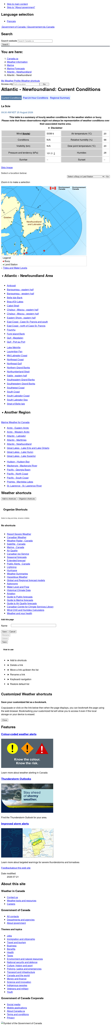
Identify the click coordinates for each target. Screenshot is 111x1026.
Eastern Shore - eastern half (21, 317)
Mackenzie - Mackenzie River (22, 465)
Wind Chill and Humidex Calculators (25, 610)
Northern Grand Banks (18, 367)
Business (11, 945)
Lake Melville (14, 347)
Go (44, 84)
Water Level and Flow (18, 586)
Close (4, 720)
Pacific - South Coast (17, 477)
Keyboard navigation (20, 679)
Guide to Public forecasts (20, 596)
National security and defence (22, 962)
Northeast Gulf (14, 363)
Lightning (11, 567)
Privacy (11, 1017)
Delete (5, 638)
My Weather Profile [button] (11, 80)
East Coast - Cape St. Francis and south (27, 321)
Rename (5, 635)
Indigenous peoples (17, 985)
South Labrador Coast (18, 395)
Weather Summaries (17, 573)
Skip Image (7, 167)
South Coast (13, 391)
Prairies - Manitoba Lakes (20, 481)
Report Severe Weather (19, 534)
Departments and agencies (21, 919)
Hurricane (12, 570)
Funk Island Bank (16, 333)
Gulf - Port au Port (16, 341)
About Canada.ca (16, 1011)
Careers (11, 903)
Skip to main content (17, 4)
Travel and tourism (16, 942)
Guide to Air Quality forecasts (22, 603)
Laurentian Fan (14, 351)
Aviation (11, 593)
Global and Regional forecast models (26, 580)
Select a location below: (14, 173)
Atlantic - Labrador (16, 436)
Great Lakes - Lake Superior (21, 456)
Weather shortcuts (30, 80)
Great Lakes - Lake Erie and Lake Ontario (28, 448)
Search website (9, 40)
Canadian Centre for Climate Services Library (30, 606)
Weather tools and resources (21, 900)
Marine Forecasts (16, 68)
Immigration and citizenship (21, 939)
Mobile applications (17, 1007)
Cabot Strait (13, 305)
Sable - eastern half (17, 375)
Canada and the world (18, 975)
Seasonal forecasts (17, 557)
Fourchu (11, 329)
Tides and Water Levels (15, 267)
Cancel (12, 632)
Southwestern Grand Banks (21, 383)
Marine (10, 65)
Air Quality (12, 550)
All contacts (13, 916)
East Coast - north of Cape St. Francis (26, 325)
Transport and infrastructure (21, 972)
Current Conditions (11, 97)
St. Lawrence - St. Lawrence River (24, 485)
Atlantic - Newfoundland (19, 71)
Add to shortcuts (9, 499)
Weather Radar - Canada (20, 540)
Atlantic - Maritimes (16, 440)
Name (4, 625)
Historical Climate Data (19, 590)
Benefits (11, 949)
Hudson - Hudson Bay (18, 461)
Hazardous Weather (17, 577)
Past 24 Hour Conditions (35, 97)
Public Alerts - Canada (18, 563)
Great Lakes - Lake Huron (20, 452)
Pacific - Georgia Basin (18, 469)
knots (26, 133)
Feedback (15, 867)
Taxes (10, 955)
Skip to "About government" (21, 7)
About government (16, 923)
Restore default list (19, 684)
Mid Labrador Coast (17, 355)
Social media (13, 1004)
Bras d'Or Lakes (15, 301)
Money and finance (16, 978)
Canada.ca (12, 58)
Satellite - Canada (16, 544)
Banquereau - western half (20, 293)
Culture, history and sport (20, 965)
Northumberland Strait (18, 371)
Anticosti (11, 285)
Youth (10, 992)
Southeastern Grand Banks (21, 379)
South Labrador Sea (17, 399)
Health (10, 952)
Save (4, 632)
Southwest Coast (15, 387)
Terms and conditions (18, 1014)
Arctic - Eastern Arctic (18, 427)
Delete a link (16, 665)
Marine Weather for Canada (15, 422)
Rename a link (17, 674)
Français (11, 21)
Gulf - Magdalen (15, 337)
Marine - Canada (15, 547)
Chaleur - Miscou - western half (23, 313)
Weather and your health (19, 613)
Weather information (17, 61)
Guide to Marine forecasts (20, 600)
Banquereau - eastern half (20, 289)
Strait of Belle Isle (16, 403)
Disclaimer (56, 127)
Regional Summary (60, 97)
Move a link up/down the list (24, 669)
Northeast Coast (15, 359)
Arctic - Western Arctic (18, 431)
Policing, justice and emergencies (24, 968)
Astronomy (12, 583)
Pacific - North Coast (17, 473)
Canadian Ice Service (18, 553)
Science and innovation (19, 982)
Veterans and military (17, 988)
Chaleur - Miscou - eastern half (22, 309)
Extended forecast (16, 560)
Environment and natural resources (25, 959)
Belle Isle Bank (14, 297)
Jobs (9, 935)
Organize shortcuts (27, 499)
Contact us (12, 897)
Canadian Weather (16, 537)
